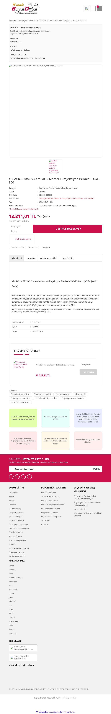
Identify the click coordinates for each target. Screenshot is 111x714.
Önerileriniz (67, 258)
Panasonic (13, 589)
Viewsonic (13, 581)
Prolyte (12, 617)
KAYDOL (96, 469)
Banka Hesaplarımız (17, 556)
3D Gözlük (45, 520)
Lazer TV (44, 524)
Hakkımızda (13, 492)
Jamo (11, 597)
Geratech (13, 633)
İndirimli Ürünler (15, 536)
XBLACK (42, 191)
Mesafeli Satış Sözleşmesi (19, 528)
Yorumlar (30, 258)
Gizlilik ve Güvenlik (16, 520)
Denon (11, 593)
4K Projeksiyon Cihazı (50, 496)
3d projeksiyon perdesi (20, 394)
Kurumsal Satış (15, 508)
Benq (11, 573)
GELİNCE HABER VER (68, 228)
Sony (11, 585)
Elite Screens (14, 621)
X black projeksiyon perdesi (46, 398)
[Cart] (99, 8)
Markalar (12, 544)
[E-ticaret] (55, 712)
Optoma (12, 569)
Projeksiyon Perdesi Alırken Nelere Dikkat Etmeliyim (85, 497)
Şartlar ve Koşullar (16, 516)
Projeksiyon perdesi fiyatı (20, 398)
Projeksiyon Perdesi (47, 188)
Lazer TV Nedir (80, 509)
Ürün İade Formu (16, 532)
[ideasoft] (41, 712)
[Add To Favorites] (16, 247)
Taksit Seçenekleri (48, 258)
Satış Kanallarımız (16, 512)
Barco (11, 613)
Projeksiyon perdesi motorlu (73, 398)
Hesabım (12, 504)
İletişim (11, 496)
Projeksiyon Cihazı (48, 492)
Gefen (11, 625)
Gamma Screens (15, 577)
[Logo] (24, 8)
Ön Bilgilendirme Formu (18, 524)
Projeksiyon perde (63, 394)
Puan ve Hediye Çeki (17, 540)
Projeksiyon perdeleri (42, 394)
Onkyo (11, 609)
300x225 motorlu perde (20, 402)
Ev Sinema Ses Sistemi (50, 508)
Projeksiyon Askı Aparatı (51, 516)
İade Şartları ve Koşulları (19, 548)
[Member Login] (93, 8)
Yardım (11, 500)
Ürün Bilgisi (16, 258)
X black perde (80, 394)
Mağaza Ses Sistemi (49, 512)
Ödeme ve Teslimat (17, 552)
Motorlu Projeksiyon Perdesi (66, 188)
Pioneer (12, 601)
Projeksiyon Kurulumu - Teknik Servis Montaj (55, 365)
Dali (10, 605)
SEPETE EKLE (89, 372)
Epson (11, 565)
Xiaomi (11, 629)
